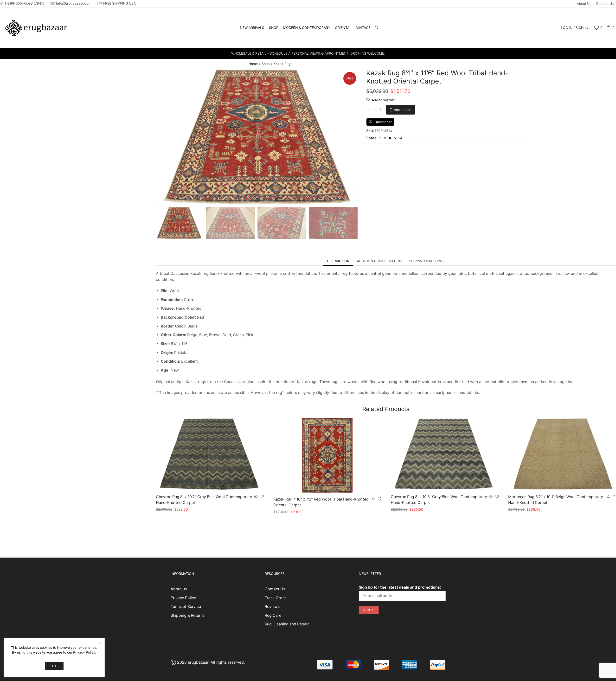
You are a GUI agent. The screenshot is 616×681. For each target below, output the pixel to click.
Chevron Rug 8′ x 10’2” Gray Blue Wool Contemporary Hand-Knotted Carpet (204, 500)
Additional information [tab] (379, 261)
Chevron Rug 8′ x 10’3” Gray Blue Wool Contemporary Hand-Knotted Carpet (439, 500)
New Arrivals (252, 28)
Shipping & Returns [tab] (427, 261)
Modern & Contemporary (306, 28)
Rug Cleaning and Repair (287, 624)
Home (253, 64)
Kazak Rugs (283, 64)
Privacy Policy (183, 598)
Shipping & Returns (188, 615)
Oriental (343, 28)
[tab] (338, 261)
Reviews (272, 606)
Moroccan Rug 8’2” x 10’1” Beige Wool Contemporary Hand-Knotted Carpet (555, 500)
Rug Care (273, 615)
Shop (273, 28)
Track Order (275, 598)
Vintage (363, 28)
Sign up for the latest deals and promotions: (400, 587)
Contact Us (605, 3)
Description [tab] (338, 261)
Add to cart (403, 110)
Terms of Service (186, 606)
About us (584, 3)
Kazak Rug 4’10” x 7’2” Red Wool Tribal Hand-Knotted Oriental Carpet (321, 502)
